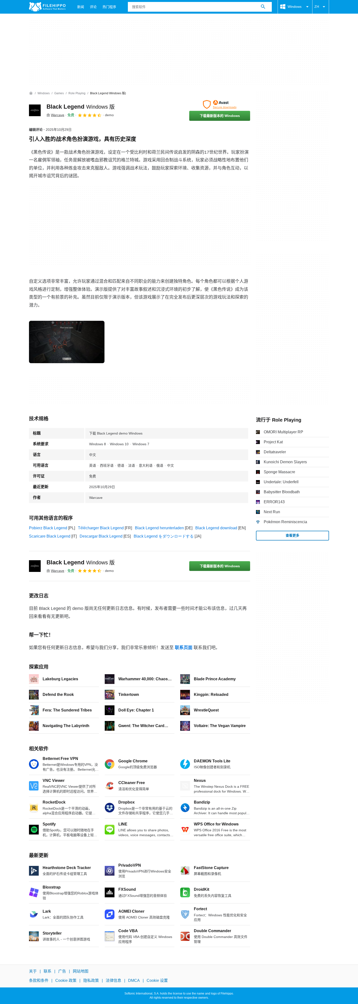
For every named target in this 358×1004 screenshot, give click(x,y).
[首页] (31, 93)
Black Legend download (216, 528)
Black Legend (81, 106)
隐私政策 (91, 981)
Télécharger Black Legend (101, 528)
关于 (33, 971)
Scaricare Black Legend (49, 536)
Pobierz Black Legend (48, 528)
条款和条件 (38, 981)
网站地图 (80, 971)
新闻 (80, 7)
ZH (316, 7)
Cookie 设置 (157, 981)
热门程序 (109, 7)
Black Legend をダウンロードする (164, 536)
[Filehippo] (47, 7)
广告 (62, 971)
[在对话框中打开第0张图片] (66, 342)
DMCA (134, 981)
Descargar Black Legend (101, 536)
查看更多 (292, 535)
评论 (93, 7)
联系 (47, 971)
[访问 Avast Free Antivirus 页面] (219, 104)
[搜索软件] (263, 7)
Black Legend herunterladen (159, 528)
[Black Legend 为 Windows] (35, 110)
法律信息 (113, 981)
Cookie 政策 (65, 981)
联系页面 (183, 647)
